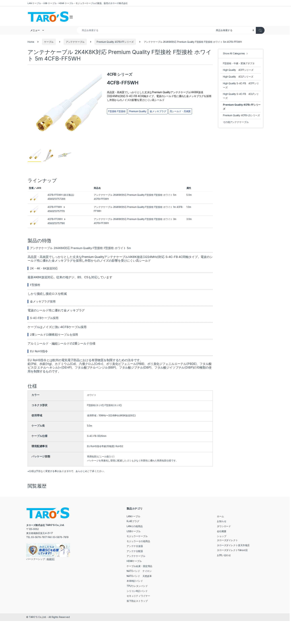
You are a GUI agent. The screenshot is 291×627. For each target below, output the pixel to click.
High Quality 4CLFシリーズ (238, 76)
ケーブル (48, 41)
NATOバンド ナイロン (139, 570)
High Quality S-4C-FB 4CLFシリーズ (241, 95)
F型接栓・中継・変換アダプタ (239, 63)
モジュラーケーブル (137, 536)
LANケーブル (133, 516)
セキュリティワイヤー (138, 595)
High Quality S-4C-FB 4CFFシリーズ (241, 85)
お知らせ (221, 521)
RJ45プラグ (133, 521)
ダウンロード (224, 526)
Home (31, 41)
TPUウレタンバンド (137, 585)
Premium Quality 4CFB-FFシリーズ (115, 41)
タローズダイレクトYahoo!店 (232, 550)
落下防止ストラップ (137, 600)
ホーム (220, 516)
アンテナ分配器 (135, 551)
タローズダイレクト (227, 540)
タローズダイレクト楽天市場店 (233, 545)
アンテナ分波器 (135, 546)
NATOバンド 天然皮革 (139, 576)
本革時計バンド (135, 580)
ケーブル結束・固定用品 (139, 566)
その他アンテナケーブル (236, 122)
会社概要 (221, 531)
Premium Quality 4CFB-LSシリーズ (241, 115)
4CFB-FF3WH (54, 219)
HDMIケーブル (134, 561)
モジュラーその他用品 (138, 541)
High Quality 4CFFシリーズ (238, 69)
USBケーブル (134, 531)
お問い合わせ (224, 555)
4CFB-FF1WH (54, 206)
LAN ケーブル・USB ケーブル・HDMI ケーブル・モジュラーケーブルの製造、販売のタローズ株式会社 (78, 3)
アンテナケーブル (75, 41)
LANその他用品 (135, 526)
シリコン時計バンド (137, 591)
